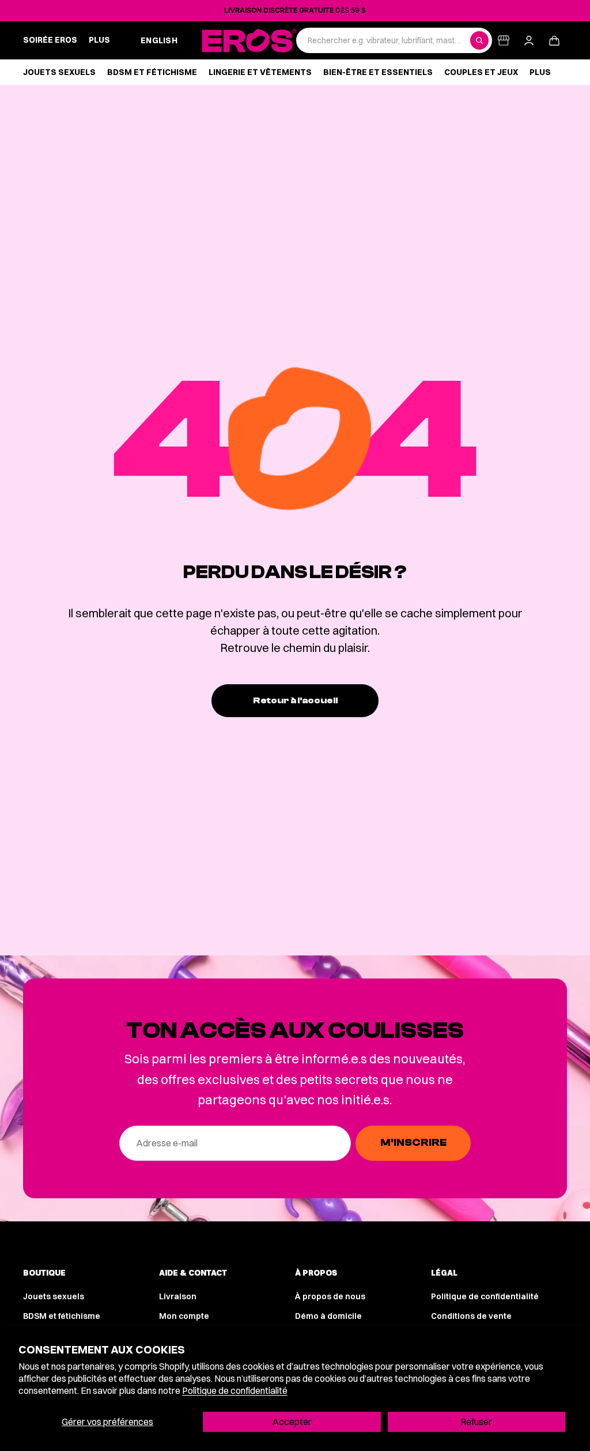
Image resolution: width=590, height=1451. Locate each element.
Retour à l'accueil (295, 700)
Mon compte (184, 1316)
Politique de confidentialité (235, 1390)
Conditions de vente (471, 1316)
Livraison (177, 1296)
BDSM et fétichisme (61, 1316)
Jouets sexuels (53, 1296)
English (159, 40)
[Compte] (529, 40)
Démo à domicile (328, 1316)
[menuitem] (99, 40)
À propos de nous (330, 1296)
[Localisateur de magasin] (503, 40)
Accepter (292, 1421)
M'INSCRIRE (413, 1143)
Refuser (476, 1421)
